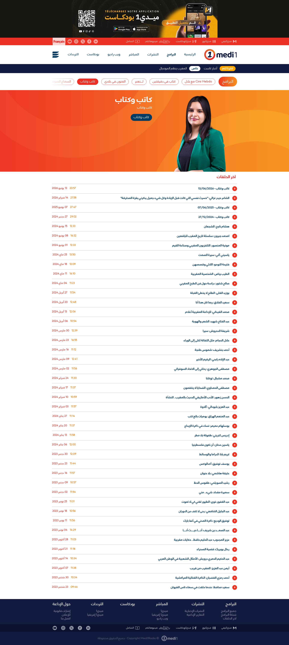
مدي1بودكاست (183, 41)
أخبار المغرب (185, 637)
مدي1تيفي (226, 41)
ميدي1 (164, 611)
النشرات (153, 54)
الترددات (73, 54)
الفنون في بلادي (115, 81)
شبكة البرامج (228, 615)
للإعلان (66, 615)
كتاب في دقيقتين (164, 81)
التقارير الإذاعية (195, 615)
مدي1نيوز (206, 41)
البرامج (171, 54)
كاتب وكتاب (87, 81)
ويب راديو (114, 54)
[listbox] (144, 387)
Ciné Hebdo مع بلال (198, 81)
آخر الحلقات (229, 619)
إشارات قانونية (62, 611)
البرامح (227, 81)
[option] (144, 188)
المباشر (134, 54)
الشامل (130, 41)
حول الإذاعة (61, 604)
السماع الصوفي (60, 81)
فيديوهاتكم (151, 41)
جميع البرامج (228, 611)
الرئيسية (190, 54)
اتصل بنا (65, 619)
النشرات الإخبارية (194, 611)
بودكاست (93, 54)
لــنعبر (139, 81)
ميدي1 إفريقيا (160, 615)
